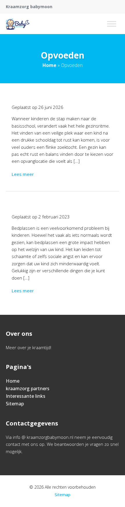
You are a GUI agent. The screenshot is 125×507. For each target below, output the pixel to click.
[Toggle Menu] (111, 24)
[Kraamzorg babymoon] (17, 24)
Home (49, 65)
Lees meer (23, 174)
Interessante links (25, 396)
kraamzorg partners (27, 388)
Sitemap (15, 403)
